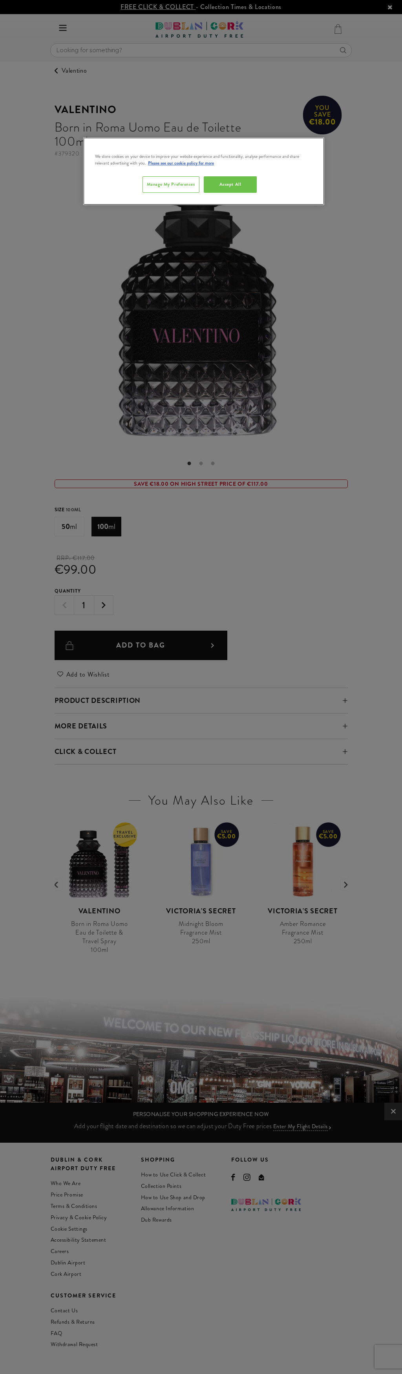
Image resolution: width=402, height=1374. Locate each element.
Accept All (230, 184)
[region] (203, 171)
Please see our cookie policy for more (181, 163)
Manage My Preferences (171, 184)
